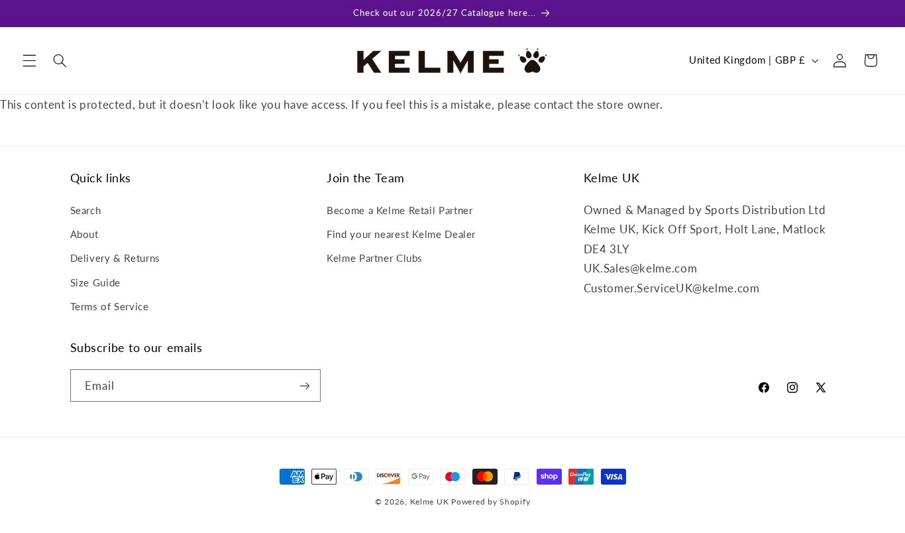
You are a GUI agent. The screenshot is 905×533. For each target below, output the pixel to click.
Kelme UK (429, 501)
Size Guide (95, 282)
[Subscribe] (304, 385)
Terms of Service (109, 306)
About (84, 234)
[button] (29, 60)
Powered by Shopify (490, 501)
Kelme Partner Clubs (375, 258)
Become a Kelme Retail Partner (399, 210)
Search (85, 210)
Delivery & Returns (115, 258)
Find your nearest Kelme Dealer (401, 234)
